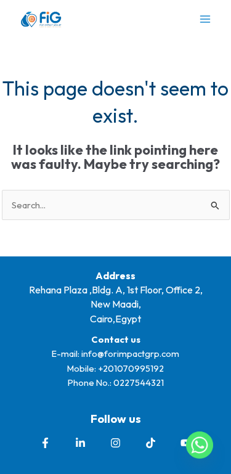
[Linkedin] (80, 443)
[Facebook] (45, 443)
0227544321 (138, 382)
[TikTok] (150, 443)
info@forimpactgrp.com (130, 353)
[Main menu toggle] (205, 19)
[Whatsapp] (199, 445)
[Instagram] (115, 443)
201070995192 (133, 368)
